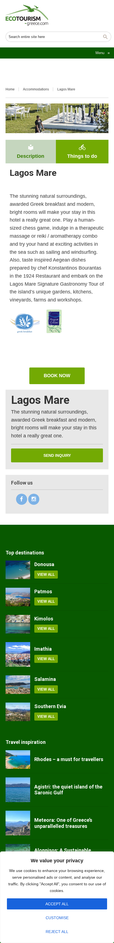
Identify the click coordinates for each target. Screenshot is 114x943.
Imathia (43, 649)
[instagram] (33, 499)
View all (46, 574)
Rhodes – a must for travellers (68, 759)
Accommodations (36, 89)
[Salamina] (18, 684)
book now (57, 375)
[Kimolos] (18, 624)
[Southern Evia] (18, 712)
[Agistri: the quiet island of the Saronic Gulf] (18, 789)
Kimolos (43, 619)
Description (30, 151)
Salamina (45, 679)
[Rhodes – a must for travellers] (18, 759)
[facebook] (21, 499)
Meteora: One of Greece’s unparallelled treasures (63, 823)
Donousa (44, 564)
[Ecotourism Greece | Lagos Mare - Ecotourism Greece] (27, 15)
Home (10, 89)
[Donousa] (18, 570)
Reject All (57, 931)
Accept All (57, 904)
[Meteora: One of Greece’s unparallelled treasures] (18, 823)
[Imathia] (18, 654)
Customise (57, 918)
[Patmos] (18, 597)
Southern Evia (50, 706)
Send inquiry (57, 455)
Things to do (82, 151)
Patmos (43, 591)
